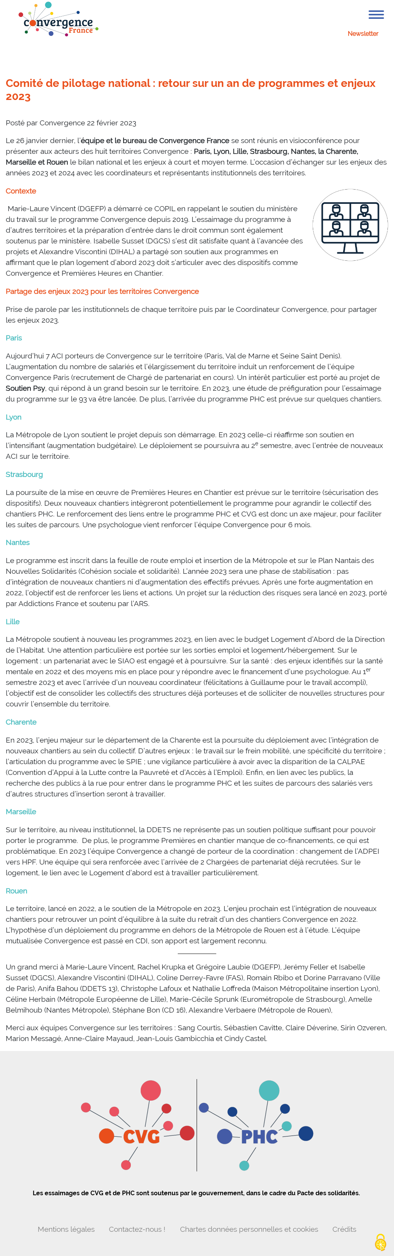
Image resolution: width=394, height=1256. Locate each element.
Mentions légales (66, 1229)
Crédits (344, 1229)
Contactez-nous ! (137, 1229)
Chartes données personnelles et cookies (249, 1229)
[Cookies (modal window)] (380, 1243)
